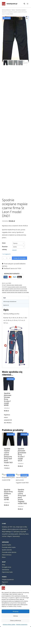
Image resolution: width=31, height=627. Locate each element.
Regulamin (5, 582)
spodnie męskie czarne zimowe (12, 290)
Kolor (4, 243)
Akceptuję (15, 611)
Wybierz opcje (8, 427)
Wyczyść (14, 250)
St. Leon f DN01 (25, 292)
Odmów (15, 616)
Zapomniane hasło (7, 572)
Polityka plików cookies (9, 624)
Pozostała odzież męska (8, 547)
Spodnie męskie (18, 285)
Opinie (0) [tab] (6, 305)
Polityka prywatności (21, 624)
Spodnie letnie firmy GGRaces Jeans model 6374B (8, 494)
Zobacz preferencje (15, 620)
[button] (26, 18)
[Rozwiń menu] (27, 3)
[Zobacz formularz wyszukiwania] (23, 3)
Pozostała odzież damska (9, 552)
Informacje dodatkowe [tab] (9, 301)
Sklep (3, 564)
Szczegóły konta (6, 567)
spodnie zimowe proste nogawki (14, 292)
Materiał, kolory (10, 285)
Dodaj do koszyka (19, 258)
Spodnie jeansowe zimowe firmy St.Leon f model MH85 (7, 399)
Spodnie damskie (7, 550)
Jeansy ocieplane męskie (13, 287)
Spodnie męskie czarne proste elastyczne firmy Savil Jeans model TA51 (8, 456)
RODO (4, 584)
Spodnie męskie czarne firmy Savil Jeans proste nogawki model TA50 (22, 496)
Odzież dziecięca (6, 555)
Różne (3, 557)
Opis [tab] (4, 298)
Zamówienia (5, 569)
